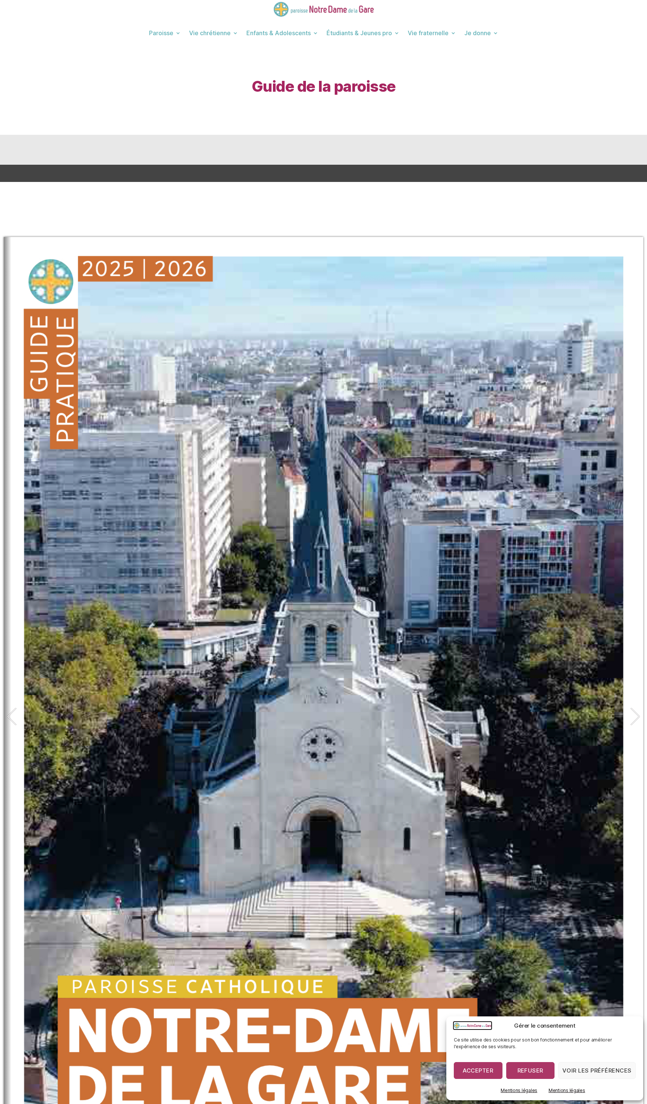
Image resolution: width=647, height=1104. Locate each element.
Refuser (530, 1070)
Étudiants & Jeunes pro (359, 33)
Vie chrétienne (210, 33)
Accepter (478, 1070)
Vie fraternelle (428, 33)
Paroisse (161, 33)
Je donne (477, 33)
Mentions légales (519, 1090)
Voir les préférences (597, 1070)
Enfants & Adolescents (278, 33)
